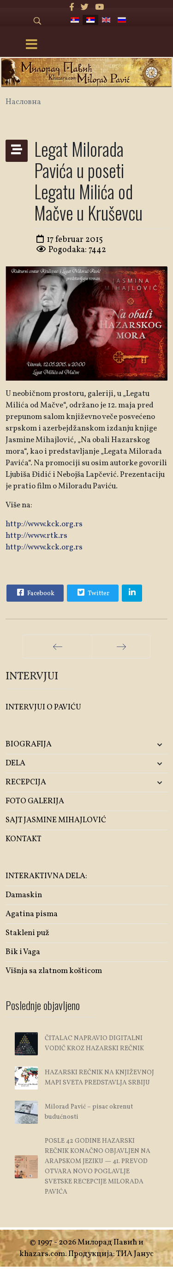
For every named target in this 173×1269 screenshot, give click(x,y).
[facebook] (71, 7)
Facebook (40, 593)
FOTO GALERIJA (35, 801)
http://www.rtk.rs (36, 535)
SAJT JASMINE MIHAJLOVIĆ (56, 820)
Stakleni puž (27, 933)
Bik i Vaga (23, 952)
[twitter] (85, 7)
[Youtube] (99, 7)
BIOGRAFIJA (29, 744)
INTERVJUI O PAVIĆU (43, 707)
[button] (140, 744)
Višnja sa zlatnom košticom (54, 971)
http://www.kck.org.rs (44, 524)
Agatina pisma (32, 914)
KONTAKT (24, 839)
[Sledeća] (121, 646)
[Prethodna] (57, 646)
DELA (15, 763)
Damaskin (24, 895)
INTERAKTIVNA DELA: (46, 876)
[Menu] (31, 45)
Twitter (97, 593)
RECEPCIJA (26, 782)
